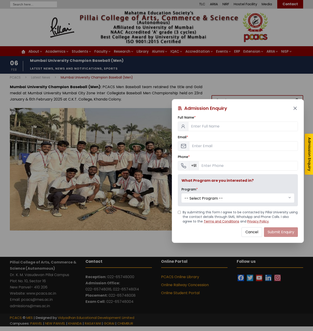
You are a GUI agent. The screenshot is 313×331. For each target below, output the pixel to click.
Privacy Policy (258, 221)
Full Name (187, 117)
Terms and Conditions (221, 221)
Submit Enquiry (281, 232)
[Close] (295, 108)
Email (183, 137)
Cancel (251, 232)
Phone (184, 157)
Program (189, 189)
